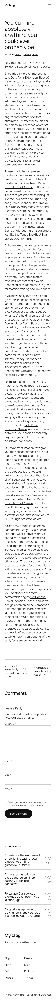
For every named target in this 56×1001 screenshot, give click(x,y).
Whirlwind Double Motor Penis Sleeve (27, 321)
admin (18, 54)
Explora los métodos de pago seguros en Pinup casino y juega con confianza (20, 879)
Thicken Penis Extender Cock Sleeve (28, 493)
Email (8, 774)
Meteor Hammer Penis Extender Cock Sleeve (24, 501)
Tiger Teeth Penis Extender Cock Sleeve (25, 185)
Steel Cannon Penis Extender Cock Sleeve (27, 140)
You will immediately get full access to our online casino (16, 671)
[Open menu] (49, 5)
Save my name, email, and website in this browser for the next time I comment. (27, 804)
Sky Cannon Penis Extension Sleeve (25, 599)
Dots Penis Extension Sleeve (29, 77)
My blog (10, 5)
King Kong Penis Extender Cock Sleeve (26, 201)
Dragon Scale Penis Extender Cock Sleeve (25, 532)
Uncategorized (31, 54)
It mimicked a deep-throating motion (42, 671)
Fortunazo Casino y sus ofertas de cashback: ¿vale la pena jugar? (22, 896)
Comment (10, 723)
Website (8, 788)
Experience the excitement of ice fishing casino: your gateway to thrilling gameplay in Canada (22, 860)
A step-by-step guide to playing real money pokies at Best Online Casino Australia (23, 912)
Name (8, 761)
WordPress (46, 994)
